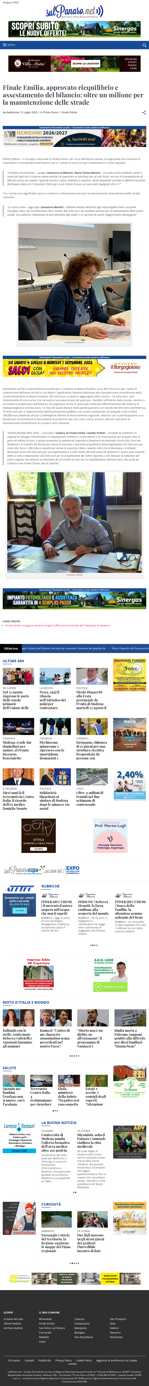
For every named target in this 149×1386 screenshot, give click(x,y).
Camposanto (82, 1323)
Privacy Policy (63, 1360)
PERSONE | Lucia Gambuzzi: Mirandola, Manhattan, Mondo (92, 908)
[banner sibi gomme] (38, 991)
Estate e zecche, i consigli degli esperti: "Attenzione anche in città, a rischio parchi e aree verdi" (96, 1096)
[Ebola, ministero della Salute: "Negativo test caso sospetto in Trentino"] (69, 1081)
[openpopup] (144, 45)
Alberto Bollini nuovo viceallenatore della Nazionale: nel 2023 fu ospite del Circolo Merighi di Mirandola (56, 1143)
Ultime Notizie (12, 1323)
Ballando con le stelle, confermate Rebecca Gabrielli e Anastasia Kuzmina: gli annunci (18, 1038)
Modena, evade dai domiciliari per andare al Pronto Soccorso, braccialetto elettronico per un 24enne (17, 750)
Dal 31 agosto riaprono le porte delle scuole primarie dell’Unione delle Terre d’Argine (16, 700)
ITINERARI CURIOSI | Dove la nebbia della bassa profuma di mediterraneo (130, 908)
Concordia (45, 1332)
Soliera (114, 1328)
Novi (112, 1323)
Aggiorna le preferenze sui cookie (116, 1360)
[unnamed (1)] (129, 801)
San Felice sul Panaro (52, 1328)
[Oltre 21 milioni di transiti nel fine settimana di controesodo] (92, 776)
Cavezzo (79, 1319)
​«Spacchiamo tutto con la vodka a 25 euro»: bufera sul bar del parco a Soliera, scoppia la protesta (91, 1243)
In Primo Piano (49, 112)
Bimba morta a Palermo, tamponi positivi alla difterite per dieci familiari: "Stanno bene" (130, 1038)
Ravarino (115, 1332)
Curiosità (51, 1204)
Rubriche (50, 886)
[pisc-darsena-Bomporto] (110, 853)
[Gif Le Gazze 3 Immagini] (129, 1098)
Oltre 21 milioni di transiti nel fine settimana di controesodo (89, 798)
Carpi (42, 1341)
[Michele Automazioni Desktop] (74, 64)
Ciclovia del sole (13, 1319)
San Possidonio (83, 1337)
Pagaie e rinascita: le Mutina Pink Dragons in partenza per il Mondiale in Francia (55, 1243)
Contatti (29, 1360)
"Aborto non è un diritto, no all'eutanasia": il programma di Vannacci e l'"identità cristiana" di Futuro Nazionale (92, 1038)
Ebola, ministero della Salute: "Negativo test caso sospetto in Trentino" (68, 1096)
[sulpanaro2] (110, 991)
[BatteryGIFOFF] (129, 691)
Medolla (44, 1337)
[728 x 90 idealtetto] (74, 147)
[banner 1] (74, 376)
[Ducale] (38, 853)
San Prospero (118, 1319)
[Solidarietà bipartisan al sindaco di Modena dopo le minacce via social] (55, 776)
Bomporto (80, 1328)
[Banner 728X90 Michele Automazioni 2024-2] (74, 609)
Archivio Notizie (13, 1328)
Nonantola (116, 1337)
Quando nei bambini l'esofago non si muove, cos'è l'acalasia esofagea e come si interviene (14, 1096)
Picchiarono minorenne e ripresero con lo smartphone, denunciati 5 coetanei (52, 750)
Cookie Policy (84, 1360)
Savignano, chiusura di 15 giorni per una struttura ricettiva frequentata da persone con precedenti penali (91, 750)
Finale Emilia (69, 112)
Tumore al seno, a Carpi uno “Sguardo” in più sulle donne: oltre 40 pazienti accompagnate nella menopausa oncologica (90, 1145)
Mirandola (45, 1319)
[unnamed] (19, 916)
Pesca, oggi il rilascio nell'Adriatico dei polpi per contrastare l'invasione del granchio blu (53, 700)
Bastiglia (79, 1332)
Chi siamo (14, 1360)
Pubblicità (45, 1360)
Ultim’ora (11, 648)
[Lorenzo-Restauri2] (19, 1153)
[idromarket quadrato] (129, 751)
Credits (72, 1364)
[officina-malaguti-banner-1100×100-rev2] (74, 1279)
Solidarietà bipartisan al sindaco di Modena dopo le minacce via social (54, 800)
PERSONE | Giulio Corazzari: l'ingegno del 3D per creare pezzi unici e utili (57, 908)
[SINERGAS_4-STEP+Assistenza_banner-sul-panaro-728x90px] (74, 36)
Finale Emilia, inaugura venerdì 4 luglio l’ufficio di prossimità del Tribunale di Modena (57, 625)
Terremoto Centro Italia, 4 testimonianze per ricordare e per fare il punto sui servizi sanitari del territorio (41, 1096)
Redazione (13, 112)
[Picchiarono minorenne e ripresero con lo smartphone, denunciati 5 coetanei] (55, 726)
